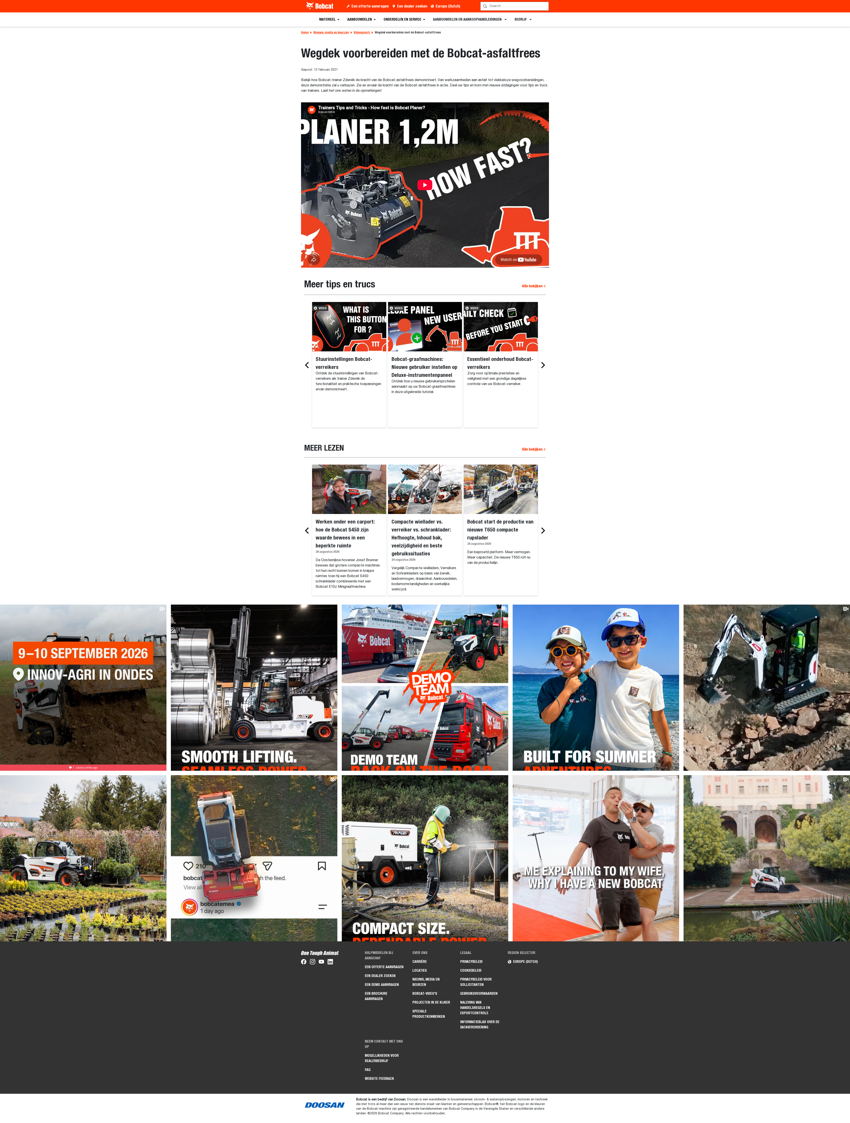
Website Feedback (379, 1078)
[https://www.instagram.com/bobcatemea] (312, 962)
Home (305, 32)
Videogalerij (362, 32)
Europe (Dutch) (448, 6)
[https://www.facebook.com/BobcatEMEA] (303, 962)
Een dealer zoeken (412, 6)
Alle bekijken (532, 286)
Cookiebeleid (470, 970)
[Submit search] (545, 6)
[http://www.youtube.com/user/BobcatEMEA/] (321, 962)
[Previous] (308, 365)
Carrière (419, 962)
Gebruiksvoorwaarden (479, 993)
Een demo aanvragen (382, 985)
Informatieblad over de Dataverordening (479, 1024)
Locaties (419, 970)
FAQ (368, 1070)
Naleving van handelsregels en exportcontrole (475, 1007)
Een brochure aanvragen (376, 996)
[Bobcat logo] (320, 6)
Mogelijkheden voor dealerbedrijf (382, 1058)
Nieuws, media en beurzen (331, 32)
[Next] (542, 365)
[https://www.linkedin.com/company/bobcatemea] (330, 962)
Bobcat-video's (424, 993)
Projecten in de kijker (431, 1002)
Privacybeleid (471, 962)
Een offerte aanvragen (370, 6)
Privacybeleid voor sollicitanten (476, 982)
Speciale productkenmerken (428, 1014)
